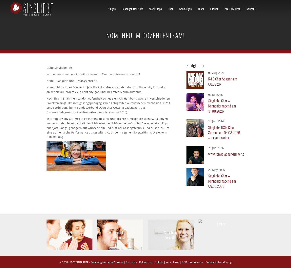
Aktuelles (131, 262)
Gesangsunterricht (132, 9)
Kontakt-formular (120, 234)
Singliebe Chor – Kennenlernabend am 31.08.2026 (222, 105)
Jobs (168, 262)
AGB (184, 262)
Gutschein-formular (171, 234)
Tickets (159, 262)
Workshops (155, 9)
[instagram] (278, 8)
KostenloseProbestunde (69, 234)
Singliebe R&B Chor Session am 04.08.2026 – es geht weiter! (224, 132)
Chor (170, 9)
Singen (112, 9)
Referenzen (145, 262)
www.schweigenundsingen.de (225, 153)
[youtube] (271, 8)
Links (176, 262)
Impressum (196, 262)
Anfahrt (221, 222)
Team (201, 9)
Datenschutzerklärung (218, 262)
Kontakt (251, 9)
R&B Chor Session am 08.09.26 (222, 81)
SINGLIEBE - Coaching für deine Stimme (99, 262)
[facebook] (263, 8)
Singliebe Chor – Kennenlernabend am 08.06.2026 (222, 181)
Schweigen (185, 9)
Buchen (214, 9)
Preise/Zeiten (232, 9)
